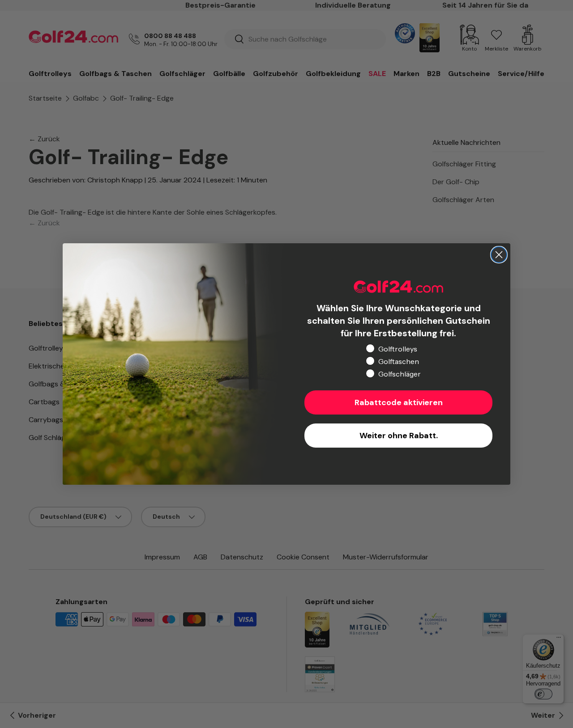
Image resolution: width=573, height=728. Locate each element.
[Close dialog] (499, 254)
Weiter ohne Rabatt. (398, 435)
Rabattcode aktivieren (399, 402)
